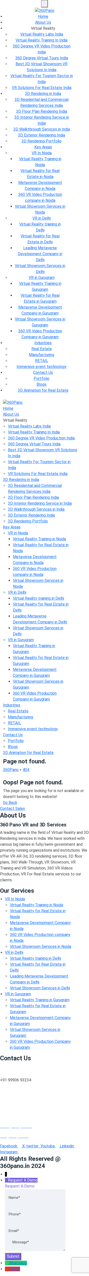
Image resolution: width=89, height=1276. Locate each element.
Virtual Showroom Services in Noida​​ (40, 946)
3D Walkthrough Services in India (41, 129)
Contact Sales (12, 808)
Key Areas (43, 147)
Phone (14, 1269)
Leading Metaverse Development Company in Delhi (40, 254)
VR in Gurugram (42, 277)
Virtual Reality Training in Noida (39, 539)
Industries (43, 343)
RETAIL (41, 360)
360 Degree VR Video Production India (41, 438)
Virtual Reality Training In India (41, 40)
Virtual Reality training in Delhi (38, 598)
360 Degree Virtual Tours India (41, 58)
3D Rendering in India (43, 93)
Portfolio (41, 378)
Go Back (10, 802)
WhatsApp (18, 1263)
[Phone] (7, 1269)
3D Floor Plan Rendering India (41, 111)
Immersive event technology (42, 366)
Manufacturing (41, 354)
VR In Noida (42, 153)
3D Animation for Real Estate (43, 390)
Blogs (41, 384)
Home (43, 16)
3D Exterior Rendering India (41, 135)
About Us (43, 22)
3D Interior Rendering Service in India (40, 503)
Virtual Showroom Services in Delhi (40, 988)
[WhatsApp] (7, 1263)
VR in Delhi (41, 218)
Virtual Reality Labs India (41, 34)
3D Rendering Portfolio (42, 141)
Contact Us (43, 372)
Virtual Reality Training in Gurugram (39, 1000)
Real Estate (41, 348)
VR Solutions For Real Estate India (41, 87)
